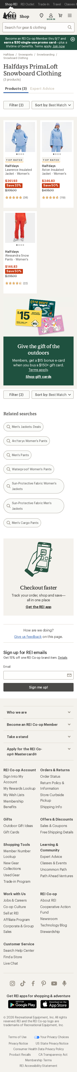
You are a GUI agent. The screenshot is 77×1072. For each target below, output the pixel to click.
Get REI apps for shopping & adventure (38, 996)
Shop (24, 16)
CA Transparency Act (53, 1054)
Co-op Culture (14, 907)
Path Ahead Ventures (56, 876)
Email (6, 666)
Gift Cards (11, 832)
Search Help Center (18, 950)
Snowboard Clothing (15, 57)
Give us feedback (27, 636)
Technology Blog (53, 925)
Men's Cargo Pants (25, 523)
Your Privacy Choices (54, 1037)
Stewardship (50, 931)
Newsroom (49, 919)
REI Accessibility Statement (38, 1065)
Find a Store (12, 957)
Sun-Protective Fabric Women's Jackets (34, 486)
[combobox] (38, 27)
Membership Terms (38, 1060)
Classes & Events (53, 863)
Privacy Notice (18, 1043)
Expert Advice (42, 88)
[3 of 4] (21, 154)
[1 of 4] (17, 154)
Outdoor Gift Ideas (18, 826)
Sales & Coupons (53, 826)
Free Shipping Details (56, 832)
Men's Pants (20, 455)
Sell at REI (11, 913)
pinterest (43, 983)
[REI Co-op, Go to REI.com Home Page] (9, 15)
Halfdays (8, 54)
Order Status (50, 776)
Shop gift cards (39, 376)
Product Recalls (20, 1054)
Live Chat (10, 963)
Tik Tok (23, 983)
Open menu (69, 15)
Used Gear (11, 875)
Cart (60, 15)
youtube (54, 983)
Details (62, 657)
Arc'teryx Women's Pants (29, 441)
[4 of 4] (23, 154)
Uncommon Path (53, 869)
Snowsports (25, 54)
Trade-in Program (16, 881)
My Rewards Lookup (19, 788)
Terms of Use (17, 1037)
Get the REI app (39, 607)
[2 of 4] (19, 154)
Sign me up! (38, 687)
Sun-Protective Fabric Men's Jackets (32, 505)
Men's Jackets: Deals (26, 426)
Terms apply (37, 370)
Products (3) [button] (16, 88)
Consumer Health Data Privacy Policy (38, 1049)
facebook (33, 983)
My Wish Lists (13, 795)
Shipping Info (51, 807)
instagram (12, 983)
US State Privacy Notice (52, 1043)
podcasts (64, 983)
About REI (48, 900)
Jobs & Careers (15, 900)
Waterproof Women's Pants (32, 469)
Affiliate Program (16, 919)
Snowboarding (45, 54)
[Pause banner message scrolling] (72, 39)
